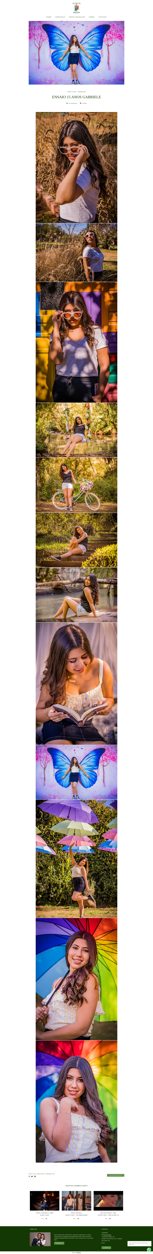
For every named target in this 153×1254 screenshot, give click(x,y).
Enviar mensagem (107, 1234)
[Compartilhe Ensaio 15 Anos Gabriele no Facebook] (29, 1176)
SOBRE (92, 17)
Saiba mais (59, 1243)
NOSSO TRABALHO (77, 17)
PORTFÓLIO (60, 17)
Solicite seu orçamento (115, 1175)
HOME (49, 17)
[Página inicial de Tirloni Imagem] (76, 7)
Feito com (76, 1252)
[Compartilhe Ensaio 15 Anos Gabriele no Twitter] (32, 1176)
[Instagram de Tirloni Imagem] (103, 1243)
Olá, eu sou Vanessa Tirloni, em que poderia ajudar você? (138, 1243)
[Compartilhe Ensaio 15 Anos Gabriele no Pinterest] (35, 1176)
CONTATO (102, 17)
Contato (106, 1247)
